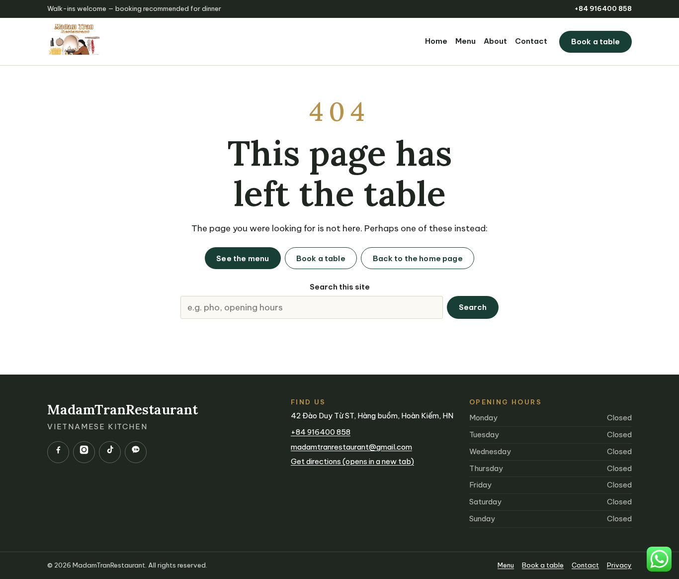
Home (436, 41)
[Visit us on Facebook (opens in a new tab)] (58, 452)
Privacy (619, 565)
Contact (531, 41)
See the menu (242, 258)
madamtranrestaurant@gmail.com (351, 447)
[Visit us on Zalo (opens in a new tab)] (136, 452)
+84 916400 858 (603, 8)
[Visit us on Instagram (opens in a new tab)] (84, 452)
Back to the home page (418, 258)
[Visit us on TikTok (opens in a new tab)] (110, 452)
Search (473, 307)
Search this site (340, 286)
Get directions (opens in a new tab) (352, 461)
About (495, 41)
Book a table (595, 41)
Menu (465, 41)
